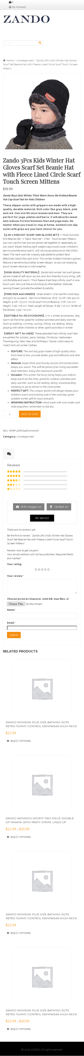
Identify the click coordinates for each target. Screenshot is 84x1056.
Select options (20, 741)
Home (9, 60)
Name (11, 609)
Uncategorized (24, 60)
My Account (19, 6)
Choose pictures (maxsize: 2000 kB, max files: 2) (38, 598)
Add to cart (29, 414)
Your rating (14, 564)
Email (11, 622)
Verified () (61, 507)
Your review (15, 575)
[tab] (8, 454)
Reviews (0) (8, 457)
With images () (30, 507)
